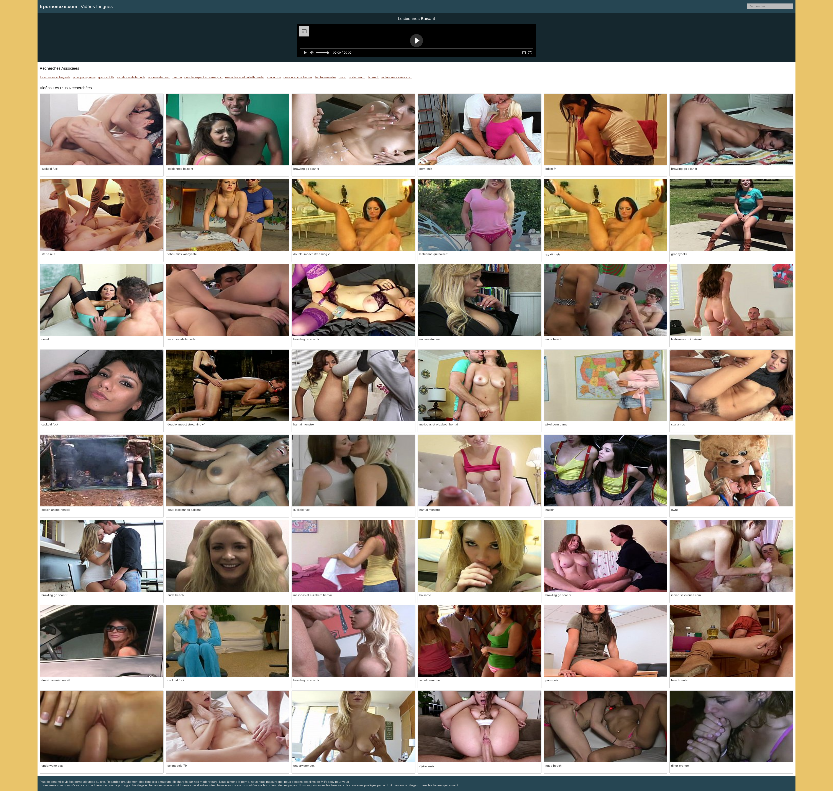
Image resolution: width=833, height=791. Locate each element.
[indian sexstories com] (731, 556)
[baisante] (479, 556)
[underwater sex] (479, 300)
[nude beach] (605, 300)
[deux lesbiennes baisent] (227, 470)
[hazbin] (605, 470)
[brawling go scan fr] (353, 129)
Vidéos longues (97, 6)
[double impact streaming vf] (353, 215)
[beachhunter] (731, 641)
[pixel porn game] (605, 385)
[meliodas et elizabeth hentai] (479, 385)
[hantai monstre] (353, 385)
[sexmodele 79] (227, 726)
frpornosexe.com (58, 6)
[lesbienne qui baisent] (479, 215)
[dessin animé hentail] (101, 470)
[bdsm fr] (605, 129)
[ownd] (101, 300)
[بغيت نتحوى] (605, 215)
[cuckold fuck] (101, 129)
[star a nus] (101, 215)
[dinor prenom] (731, 726)
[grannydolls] (731, 215)
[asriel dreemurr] (479, 641)
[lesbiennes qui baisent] (731, 300)
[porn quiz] (479, 129)
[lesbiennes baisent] (227, 129)
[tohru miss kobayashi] (227, 215)
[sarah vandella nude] (227, 300)
